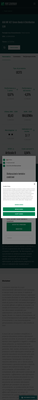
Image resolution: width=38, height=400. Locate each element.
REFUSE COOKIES (19, 209)
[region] (19, 200)
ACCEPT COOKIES (19, 214)
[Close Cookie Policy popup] (34, 184)
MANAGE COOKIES (19, 204)
